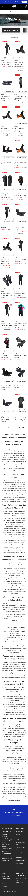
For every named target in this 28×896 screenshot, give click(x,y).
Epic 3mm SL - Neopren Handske (20, 386)
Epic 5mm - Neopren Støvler (6, 162)
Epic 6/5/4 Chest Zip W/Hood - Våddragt (6, 63)
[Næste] (23, 427)
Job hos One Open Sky (20, 848)
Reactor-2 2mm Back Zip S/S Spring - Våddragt (20, 416)
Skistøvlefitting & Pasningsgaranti (6, 877)
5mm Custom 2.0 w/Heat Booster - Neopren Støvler (20, 163)
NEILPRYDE (3, 192)
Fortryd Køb (19, 869)
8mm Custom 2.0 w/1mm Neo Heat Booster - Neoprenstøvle (7, 130)
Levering (18, 834)
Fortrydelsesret (19, 863)
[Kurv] (25, 7)
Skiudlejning (5, 883)
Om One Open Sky (20, 831)
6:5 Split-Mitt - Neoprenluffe (4, 356)
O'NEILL (3, 60)
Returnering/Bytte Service (20, 843)
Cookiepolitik (19, 857)
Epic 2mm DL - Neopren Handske (20, 356)
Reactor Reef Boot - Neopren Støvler (6, 97)
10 (19, 427)
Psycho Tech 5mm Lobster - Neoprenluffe (7, 294)
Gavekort (4, 886)
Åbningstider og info (7, 840)
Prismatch (18, 837)
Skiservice (4, 881)
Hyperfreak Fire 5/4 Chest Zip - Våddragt (6, 324)
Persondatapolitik (20, 852)
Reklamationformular (21, 854)
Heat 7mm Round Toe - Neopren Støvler (7, 386)
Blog (17, 866)
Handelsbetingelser (21, 860)
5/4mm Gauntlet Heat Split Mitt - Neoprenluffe (20, 194)
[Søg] (5, 7)
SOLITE (16, 60)
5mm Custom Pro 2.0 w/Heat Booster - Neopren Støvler (19, 64)
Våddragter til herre (11, 30)
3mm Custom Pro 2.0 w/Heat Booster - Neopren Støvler (6, 261)
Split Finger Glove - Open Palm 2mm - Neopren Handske (6, 195)
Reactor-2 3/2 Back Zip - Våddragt (7, 226)
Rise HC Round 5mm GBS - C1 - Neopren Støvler (19, 227)
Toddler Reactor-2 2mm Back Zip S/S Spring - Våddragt (20, 325)
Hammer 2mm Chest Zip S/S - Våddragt (20, 294)
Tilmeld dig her (19, 882)
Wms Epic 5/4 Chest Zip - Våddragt (20, 260)
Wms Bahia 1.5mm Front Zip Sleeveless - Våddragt (20, 98)
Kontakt (17, 839)
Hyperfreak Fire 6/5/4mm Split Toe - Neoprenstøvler (6, 417)
